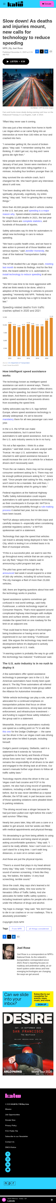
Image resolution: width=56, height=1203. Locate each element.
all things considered (39, 929)
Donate (48, 4)
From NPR (17, 929)
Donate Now (10, 1120)
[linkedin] (7, 1164)
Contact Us (9, 1142)
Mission (8, 1109)
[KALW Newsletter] (28, 999)
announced (8, 573)
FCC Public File (11, 1131)
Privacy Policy (11, 1126)
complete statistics (32, 221)
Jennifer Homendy (34, 251)
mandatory (8, 419)
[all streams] (52, 1200)
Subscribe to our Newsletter (16, 1136)
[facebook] (7, 1154)
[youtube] (7, 1169)
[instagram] (7, 1159)
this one (7, 731)
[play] (4, 1199)
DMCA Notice (10, 1147)
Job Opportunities (12, 1115)
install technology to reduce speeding (22, 274)
